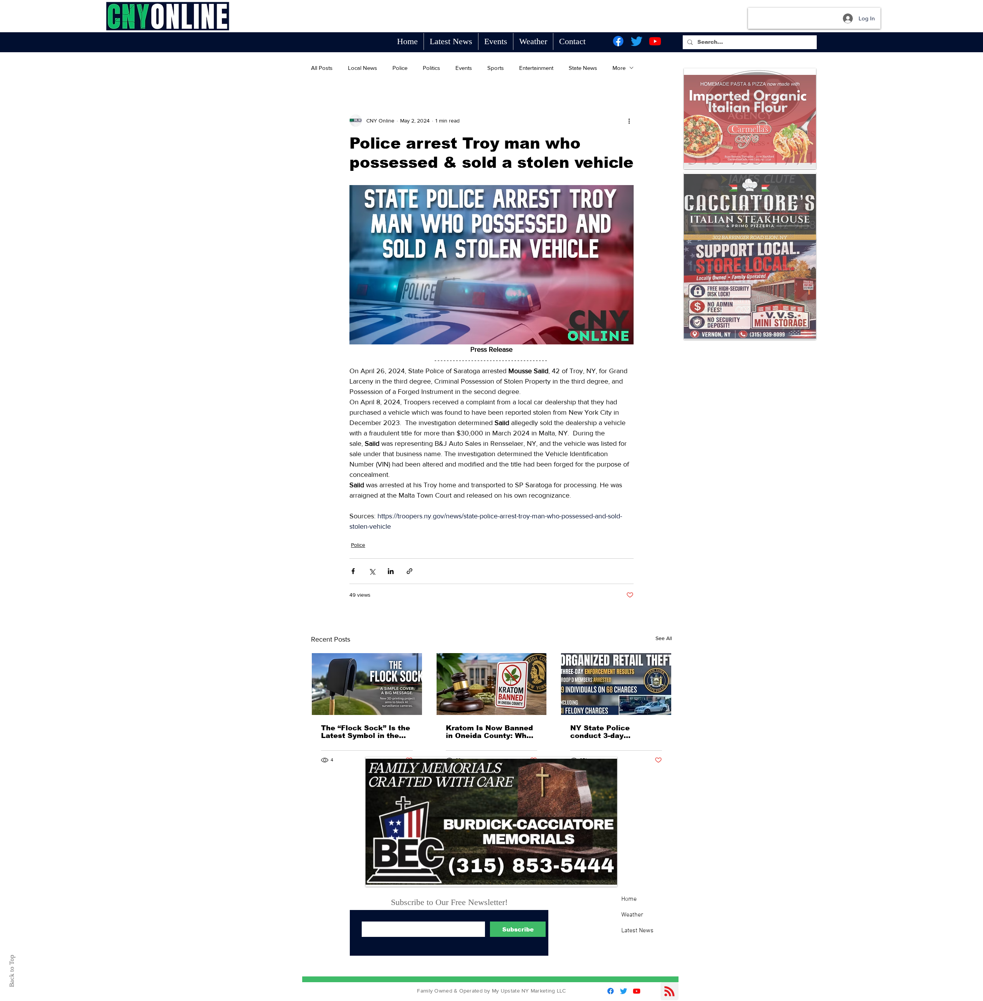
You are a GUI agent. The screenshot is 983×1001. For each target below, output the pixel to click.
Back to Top (11, 971)
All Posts (322, 68)
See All (663, 638)
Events (463, 68)
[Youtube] (655, 41)
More (619, 68)
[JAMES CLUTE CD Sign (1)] (750, 206)
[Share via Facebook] (353, 571)
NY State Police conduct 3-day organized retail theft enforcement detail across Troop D (610, 732)
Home (629, 899)
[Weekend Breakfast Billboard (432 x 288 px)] (750, 289)
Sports (495, 68)
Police (399, 68)
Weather (632, 915)
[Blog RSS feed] (669, 991)
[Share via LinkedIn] (390, 571)
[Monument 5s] (491, 822)
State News (583, 68)
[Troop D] (616, 684)
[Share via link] (409, 571)
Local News (362, 68)
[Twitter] (637, 41)
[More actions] (629, 120)
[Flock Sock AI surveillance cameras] (367, 684)
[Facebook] (618, 41)
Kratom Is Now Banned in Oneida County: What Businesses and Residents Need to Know (490, 732)
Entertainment (536, 68)
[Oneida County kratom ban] (492, 684)
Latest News (637, 931)
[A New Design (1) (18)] (750, 118)
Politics (431, 68)
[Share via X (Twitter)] (372, 571)
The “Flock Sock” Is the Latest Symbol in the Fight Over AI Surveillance (365, 732)
